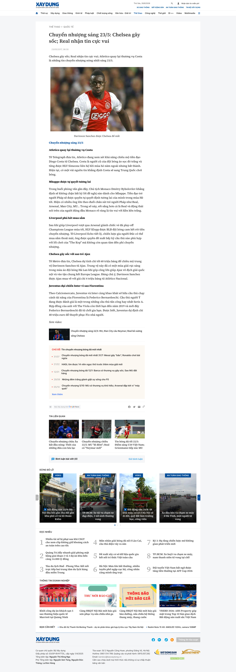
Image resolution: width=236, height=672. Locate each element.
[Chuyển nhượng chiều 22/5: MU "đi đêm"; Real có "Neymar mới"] (97, 429)
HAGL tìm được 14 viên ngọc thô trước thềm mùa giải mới (92, 364)
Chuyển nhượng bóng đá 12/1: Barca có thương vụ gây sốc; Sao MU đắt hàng (99, 372)
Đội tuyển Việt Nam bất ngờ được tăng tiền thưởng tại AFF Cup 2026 (172, 569)
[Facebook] (129, 406)
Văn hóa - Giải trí (123, 13)
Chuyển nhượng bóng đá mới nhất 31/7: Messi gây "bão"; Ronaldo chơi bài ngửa (101, 357)
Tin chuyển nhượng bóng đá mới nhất (81, 349)
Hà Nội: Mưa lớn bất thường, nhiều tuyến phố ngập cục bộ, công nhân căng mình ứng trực (119, 569)
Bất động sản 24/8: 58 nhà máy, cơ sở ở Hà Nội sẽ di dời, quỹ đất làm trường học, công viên (138, 514)
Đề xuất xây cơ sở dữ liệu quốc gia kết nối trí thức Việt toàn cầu (119, 556)
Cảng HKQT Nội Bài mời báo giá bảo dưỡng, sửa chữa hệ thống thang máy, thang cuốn (137, 614)
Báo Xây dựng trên (61, 407)
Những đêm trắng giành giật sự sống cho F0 (85, 379)
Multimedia (190, 13)
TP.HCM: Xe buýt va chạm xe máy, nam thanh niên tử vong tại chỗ (173, 556)
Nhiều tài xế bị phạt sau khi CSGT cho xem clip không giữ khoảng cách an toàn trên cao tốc (67, 542)
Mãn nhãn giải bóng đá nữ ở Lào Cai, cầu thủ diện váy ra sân (120, 542)
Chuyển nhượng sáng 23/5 (66, 143)
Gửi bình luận (136, 459)
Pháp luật (89, 13)
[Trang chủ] (37, 13)
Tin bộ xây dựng (193, 7)
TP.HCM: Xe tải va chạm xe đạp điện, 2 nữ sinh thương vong (98, 516)
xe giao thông (143, 7)
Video (179, 13)
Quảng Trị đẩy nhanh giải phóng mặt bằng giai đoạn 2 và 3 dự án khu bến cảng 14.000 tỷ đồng (67, 556)
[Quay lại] (50, 407)
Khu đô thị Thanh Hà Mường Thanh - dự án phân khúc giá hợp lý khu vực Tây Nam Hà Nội (101, 627)
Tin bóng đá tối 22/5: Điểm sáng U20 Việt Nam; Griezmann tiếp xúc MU (129, 444)
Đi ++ (171, 13)
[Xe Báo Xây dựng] (190, 651)
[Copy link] (144, 406)
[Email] (139, 406)
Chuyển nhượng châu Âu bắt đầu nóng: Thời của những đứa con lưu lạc (63, 444)
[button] (114, 525)
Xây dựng (55, 13)
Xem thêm (57, 394)
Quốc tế (68, 27)
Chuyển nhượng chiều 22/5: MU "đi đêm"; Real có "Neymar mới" (95, 444)
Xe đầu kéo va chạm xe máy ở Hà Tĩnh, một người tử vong (178, 516)
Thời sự (44, 13)
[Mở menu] (199, 13)
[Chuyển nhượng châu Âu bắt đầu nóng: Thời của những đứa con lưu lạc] (64, 429)
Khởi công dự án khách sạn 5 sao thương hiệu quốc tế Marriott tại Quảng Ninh (56, 614)
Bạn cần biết (47, 627)
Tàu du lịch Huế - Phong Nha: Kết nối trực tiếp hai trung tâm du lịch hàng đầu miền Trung (67, 569)
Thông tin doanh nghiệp (55, 580)
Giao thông (67, 13)
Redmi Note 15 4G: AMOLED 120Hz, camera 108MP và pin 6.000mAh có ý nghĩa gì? (187, 627)
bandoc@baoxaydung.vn (109, 657)
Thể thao (138, 13)
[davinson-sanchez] (96, 99)
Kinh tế (79, 13)
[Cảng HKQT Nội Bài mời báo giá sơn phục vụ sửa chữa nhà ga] (98, 595)
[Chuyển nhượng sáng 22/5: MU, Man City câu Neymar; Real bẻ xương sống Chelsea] (59, 334)
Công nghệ (150, 13)
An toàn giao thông (175, 7)
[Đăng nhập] (178, 3)
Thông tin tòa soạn (188, 639)
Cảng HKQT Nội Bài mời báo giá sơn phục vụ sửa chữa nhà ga (98, 612)
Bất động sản (158, 7)
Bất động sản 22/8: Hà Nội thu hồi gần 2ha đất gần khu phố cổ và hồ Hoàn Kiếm (58, 514)
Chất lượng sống (104, 13)
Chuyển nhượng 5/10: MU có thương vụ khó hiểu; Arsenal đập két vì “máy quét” (101, 387)
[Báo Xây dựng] (47, 5)
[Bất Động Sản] (165, 652)
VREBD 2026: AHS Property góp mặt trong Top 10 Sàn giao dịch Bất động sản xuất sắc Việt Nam (177, 614)
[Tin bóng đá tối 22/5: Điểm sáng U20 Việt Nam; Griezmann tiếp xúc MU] (130, 429)
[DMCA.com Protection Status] (177, 658)
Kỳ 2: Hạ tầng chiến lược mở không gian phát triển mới (173, 542)
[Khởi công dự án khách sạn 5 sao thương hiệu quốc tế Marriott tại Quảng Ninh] (58, 595)
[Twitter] (134, 406)
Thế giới (162, 13)
